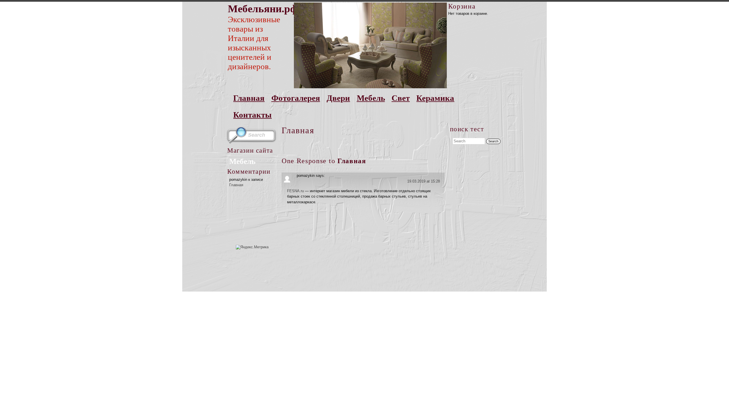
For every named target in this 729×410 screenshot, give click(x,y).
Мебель (371, 97)
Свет (401, 97)
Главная (249, 97)
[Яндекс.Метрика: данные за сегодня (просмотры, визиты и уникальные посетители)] (252, 247)
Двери (338, 97)
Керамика (435, 97)
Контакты (252, 114)
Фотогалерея (295, 97)
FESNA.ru (295, 191)
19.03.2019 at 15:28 (423, 181)
